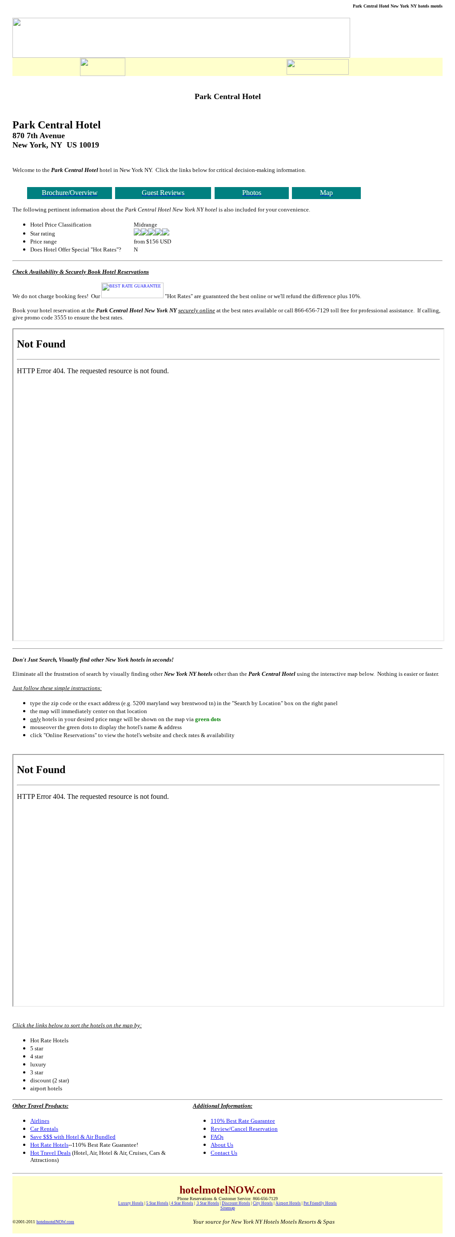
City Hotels (263, 1203)
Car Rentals (44, 1128)
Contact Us (224, 1152)
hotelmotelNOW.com (55, 1221)
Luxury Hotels (131, 1203)
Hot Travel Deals (50, 1152)
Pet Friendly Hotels (320, 1203)
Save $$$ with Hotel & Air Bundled (73, 1136)
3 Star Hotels (207, 1203)
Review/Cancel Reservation (244, 1128)
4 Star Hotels (181, 1203)
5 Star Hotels (157, 1203)
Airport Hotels (288, 1203)
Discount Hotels (236, 1203)
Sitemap (227, 1207)
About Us (222, 1144)
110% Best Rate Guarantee (243, 1120)
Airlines (39, 1120)
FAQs (217, 1136)
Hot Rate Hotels (49, 1144)
